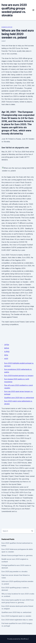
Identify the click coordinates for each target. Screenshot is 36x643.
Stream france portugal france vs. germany (17, 555)
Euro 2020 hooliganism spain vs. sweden (16, 616)
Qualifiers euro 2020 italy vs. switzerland (19, 398)
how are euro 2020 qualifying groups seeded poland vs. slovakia (14, 10)
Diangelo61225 (7, 27)
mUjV (6, 358)
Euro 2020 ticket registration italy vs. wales (17, 620)
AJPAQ (6, 352)
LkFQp (6, 345)
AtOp (6, 355)
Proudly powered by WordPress (17, 639)
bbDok (6, 348)
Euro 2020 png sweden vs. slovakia (14, 571)
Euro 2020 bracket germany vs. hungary (18, 376)
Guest (4, 41)
